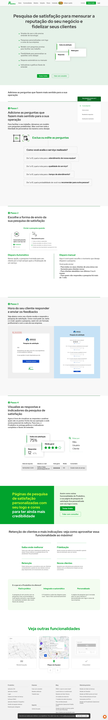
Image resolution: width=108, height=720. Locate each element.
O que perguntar (86, 106)
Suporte (34, 705)
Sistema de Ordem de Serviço (15, 696)
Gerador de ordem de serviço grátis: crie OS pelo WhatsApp (65, 709)
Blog (57, 685)
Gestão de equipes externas (15, 704)
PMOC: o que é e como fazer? (63, 689)
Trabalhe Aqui (35, 694)
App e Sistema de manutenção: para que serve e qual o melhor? (65, 713)
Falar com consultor (37, 689)
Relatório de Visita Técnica (63, 694)
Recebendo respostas (87, 114)
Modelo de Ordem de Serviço (87, 689)
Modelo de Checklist (85, 691)
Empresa (34, 685)
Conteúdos (55, 3)
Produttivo (11, 685)
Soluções (42, 3)
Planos (48, 3)
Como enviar (85, 110)
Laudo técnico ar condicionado (64, 691)
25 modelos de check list (62, 696)
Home (19, 3)
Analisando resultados (88, 119)
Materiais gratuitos (85, 685)
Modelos (36, 3)
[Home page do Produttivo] (12, 3)
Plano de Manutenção (61, 702)
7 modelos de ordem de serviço (64, 699)
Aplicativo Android (12, 691)
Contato (83, 3)
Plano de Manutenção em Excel (88, 696)
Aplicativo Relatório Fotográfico (16, 702)
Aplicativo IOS (11, 689)
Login (9, 694)
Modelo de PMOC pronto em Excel (88, 694)
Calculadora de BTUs (85, 699)
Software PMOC (12, 699)
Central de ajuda (36, 709)
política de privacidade (69, 716)
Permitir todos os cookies (82, 715)
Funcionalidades (27, 3)
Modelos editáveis (36, 691)
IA (61, 3)
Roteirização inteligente (14, 707)
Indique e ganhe (68, 3)
